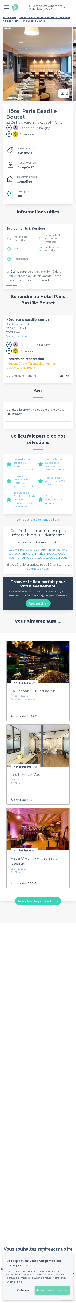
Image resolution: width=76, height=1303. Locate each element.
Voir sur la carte (16, 336)
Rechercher (38, 603)
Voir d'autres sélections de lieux (38, 519)
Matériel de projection (20, 238)
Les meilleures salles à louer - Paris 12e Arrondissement (55, 464)
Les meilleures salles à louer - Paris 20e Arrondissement (23, 481)
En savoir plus (14, 1281)
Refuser (23, 1290)
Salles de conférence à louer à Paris (56, 499)
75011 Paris (13, 332)
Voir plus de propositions (38, 901)
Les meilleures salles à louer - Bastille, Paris (38, 549)
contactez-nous (38, 568)
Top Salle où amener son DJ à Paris (55, 481)
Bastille (11, 275)
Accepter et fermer (52, 1290)
